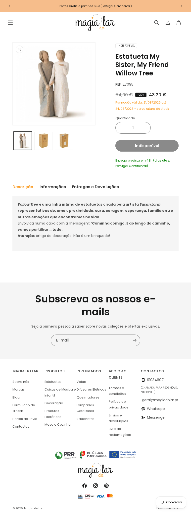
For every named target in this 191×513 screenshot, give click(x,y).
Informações (53, 187)
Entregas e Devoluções (95, 187)
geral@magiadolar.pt (160, 400)
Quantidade (125, 118)
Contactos (20, 426)
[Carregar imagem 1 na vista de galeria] (23, 141)
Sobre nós (20, 381)
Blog (16, 397)
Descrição (22, 187)
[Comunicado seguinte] (181, 5)
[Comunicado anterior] (9, 5)
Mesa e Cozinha (58, 424)
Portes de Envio (24, 418)
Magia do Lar (33, 508)
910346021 (155, 379)
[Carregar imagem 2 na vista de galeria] (43, 141)
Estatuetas (53, 381)
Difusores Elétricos (91, 389)
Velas (81, 381)
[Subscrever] (134, 340)
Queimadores (88, 397)
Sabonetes (86, 418)
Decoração (54, 403)
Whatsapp (156, 408)
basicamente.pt (167, 508)
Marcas (18, 389)
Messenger (156, 417)
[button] (10, 22)
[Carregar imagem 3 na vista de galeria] (64, 141)
